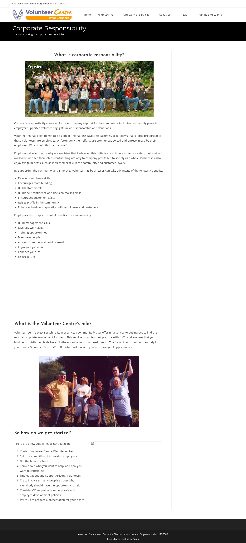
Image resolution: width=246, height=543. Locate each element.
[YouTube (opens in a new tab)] (228, 4)
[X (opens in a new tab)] (219, 4)
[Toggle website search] (233, 15)
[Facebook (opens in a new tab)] (224, 4)
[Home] (13, 34)
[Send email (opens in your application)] (232, 4)
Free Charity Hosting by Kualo (123, 538)
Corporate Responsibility (50, 34)
